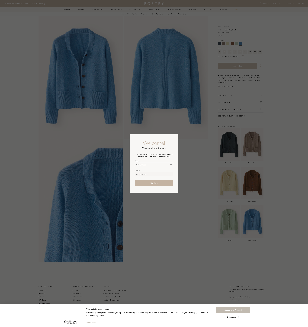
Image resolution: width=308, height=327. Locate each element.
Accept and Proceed (233, 310)
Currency (138, 170)
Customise (231, 317)
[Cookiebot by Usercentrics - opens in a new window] (70, 322)
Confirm (154, 182)
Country (138, 161)
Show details (91, 322)
